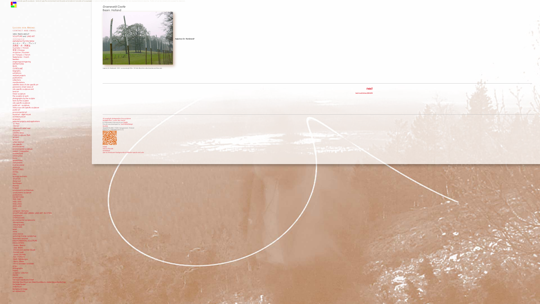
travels (15, 270)
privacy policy (18, 277)
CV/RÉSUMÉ (18, 68)
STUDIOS (17, 178)
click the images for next (18, 39)
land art (16, 139)
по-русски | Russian (21, 52)
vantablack (106, 150)
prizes (15, 266)
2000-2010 (17, 206)
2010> (15, 208)
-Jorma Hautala (19, 254)
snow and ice (18, 234)
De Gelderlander (19, 284)
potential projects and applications (26, 121)
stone (15, 231)
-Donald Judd (18, 252)
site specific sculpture (21, 103)
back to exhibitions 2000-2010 (364, 93)
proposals (16, 119)
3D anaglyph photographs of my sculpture (117, 118)
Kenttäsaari (17, 183)
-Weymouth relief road (21, 128)
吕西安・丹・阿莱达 (21, 45)
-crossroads (17, 227)
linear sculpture (19, 93)
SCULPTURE (17, 36)
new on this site (108, 148)
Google (125, 122)
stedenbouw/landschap (56, 282)
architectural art (19, 116)
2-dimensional (18, 165)
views (21, 132)
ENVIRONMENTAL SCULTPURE (25, 240)
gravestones (18, 160)
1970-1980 (17, 199)
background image (20, 289)
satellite (16, 132)
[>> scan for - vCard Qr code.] (110, 137)
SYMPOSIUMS (18, 217)
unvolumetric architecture (23, 190)
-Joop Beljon (18, 247)
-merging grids (19, 224)
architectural (18, 153)
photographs (18, 268)
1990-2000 (17, 204)
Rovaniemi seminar (20, 238)
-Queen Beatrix (19, 245)
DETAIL (15, 172)
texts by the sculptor (21, 100)
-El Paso (16, 123)
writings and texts (20, 176)
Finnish (25, 48)
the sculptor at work (20, 96)
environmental (18, 146)
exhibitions (17, 73)
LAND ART (30, 36)
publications (17, 77)
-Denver (16, 126)
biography (17, 71)
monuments (17, 162)
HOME (105, 147)
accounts (16, 130)
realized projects (19, 75)
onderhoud (17, 286)
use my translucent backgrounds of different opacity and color (123, 152)
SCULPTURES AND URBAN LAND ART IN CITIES (32, 213)
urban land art (18, 142)
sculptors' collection (20, 272)
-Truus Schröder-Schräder (23, 263)
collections (17, 80)
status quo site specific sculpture (26, 107)
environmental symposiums (24, 220)
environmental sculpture (22, 149)
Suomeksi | (17, 48)
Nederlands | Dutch (21, 57)
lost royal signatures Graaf (23, 279)
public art (16, 110)
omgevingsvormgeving (22, 61)
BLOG (15, 66)
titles (15, 174)
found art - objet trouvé (22, 114)
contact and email (24, 30)
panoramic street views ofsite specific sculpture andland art (23, 89)
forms (15, 158)
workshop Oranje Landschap (24, 236)
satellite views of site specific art (25, 84)
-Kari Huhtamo (19, 256)
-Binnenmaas (18, 222)
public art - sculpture (21, 105)
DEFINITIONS (18, 64)
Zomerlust (17, 181)
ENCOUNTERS (18, 243)
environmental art (20, 112)
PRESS (15, 275)
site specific (17, 144)
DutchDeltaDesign (127, 124)
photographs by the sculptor (24, 98)
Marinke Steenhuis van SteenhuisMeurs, (30, 282)
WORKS (16, 137)
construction (18, 156)
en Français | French (21, 54)
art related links (19, 291)
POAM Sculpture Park (21, 135)
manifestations (19, 82)
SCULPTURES (18, 169)
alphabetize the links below (23, 41)
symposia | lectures (21, 211)
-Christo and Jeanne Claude (24, 250)
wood (15, 229)
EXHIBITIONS (18, 197)
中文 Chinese (19, 50)
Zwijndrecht (17, 215)
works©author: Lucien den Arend (114, 120)
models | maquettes (21, 151)
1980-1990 (17, 201)
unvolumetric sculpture (22, 192)
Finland (16, 188)
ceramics (16, 167)
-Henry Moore (18, 261)
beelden (16, 59)
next (369, 88)
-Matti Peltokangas (20, 259)
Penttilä (105, 126)
